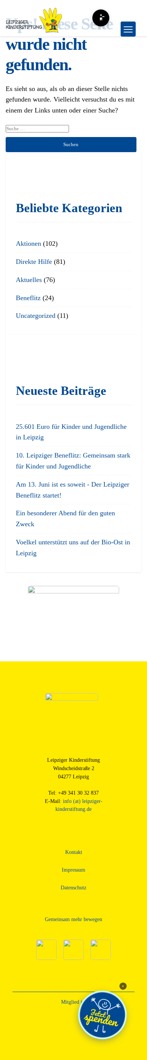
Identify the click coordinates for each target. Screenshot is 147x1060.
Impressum (73, 870)
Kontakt (73, 852)
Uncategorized (35, 315)
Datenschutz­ (73, 887)
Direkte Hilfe (34, 261)
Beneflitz (28, 298)
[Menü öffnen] (128, 29)
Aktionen (28, 243)
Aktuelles (29, 279)
